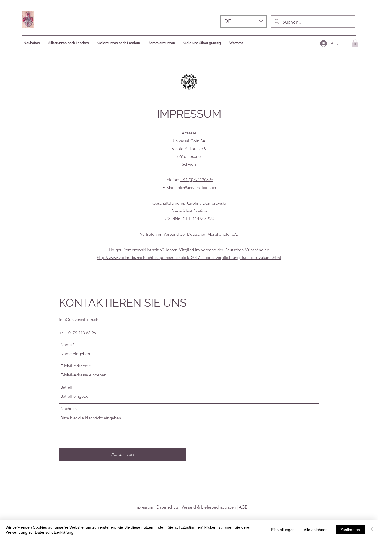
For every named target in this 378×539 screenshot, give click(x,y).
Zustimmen (350, 529)
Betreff (66, 387)
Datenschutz (167, 507)
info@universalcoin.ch (196, 187)
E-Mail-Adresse (74, 366)
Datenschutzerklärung (54, 532)
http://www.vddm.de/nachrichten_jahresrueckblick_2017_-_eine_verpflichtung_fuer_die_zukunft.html (189, 257)
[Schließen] (371, 530)
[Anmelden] (323, 43)
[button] (236, 43)
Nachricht (69, 408)
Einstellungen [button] (283, 529)
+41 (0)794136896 (196, 179)
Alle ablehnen (316, 529)
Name (66, 344)
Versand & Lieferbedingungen (209, 507)
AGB (243, 507)
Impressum (143, 507)
